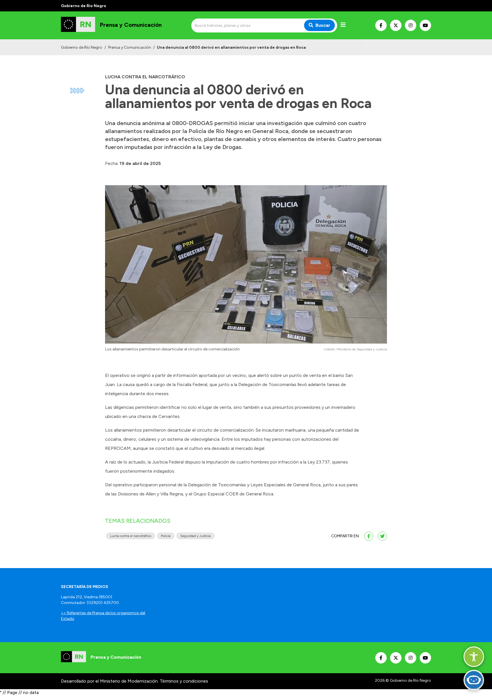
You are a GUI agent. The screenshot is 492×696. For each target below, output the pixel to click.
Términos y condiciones (184, 681)
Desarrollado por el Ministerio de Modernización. (110, 681)
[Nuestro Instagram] (410, 25)
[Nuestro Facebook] (381, 25)
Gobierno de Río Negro (81, 47)
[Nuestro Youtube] (425, 25)
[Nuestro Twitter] (395, 25)
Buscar (322, 25)
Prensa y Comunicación (129, 47)
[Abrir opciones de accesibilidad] (474, 656)
